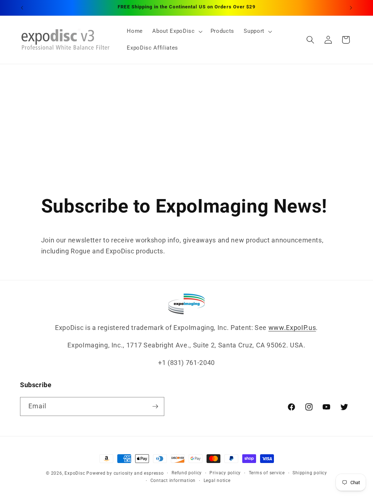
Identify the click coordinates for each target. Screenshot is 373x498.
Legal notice (217, 480)
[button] (176, 31)
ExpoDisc (74, 473)
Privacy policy (225, 472)
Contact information (173, 480)
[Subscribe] (155, 406)
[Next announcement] (351, 7)
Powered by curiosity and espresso (125, 473)
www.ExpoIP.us (292, 327)
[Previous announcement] (22, 7)
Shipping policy (309, 472)
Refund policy (187, 472)
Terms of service (267, 472)
